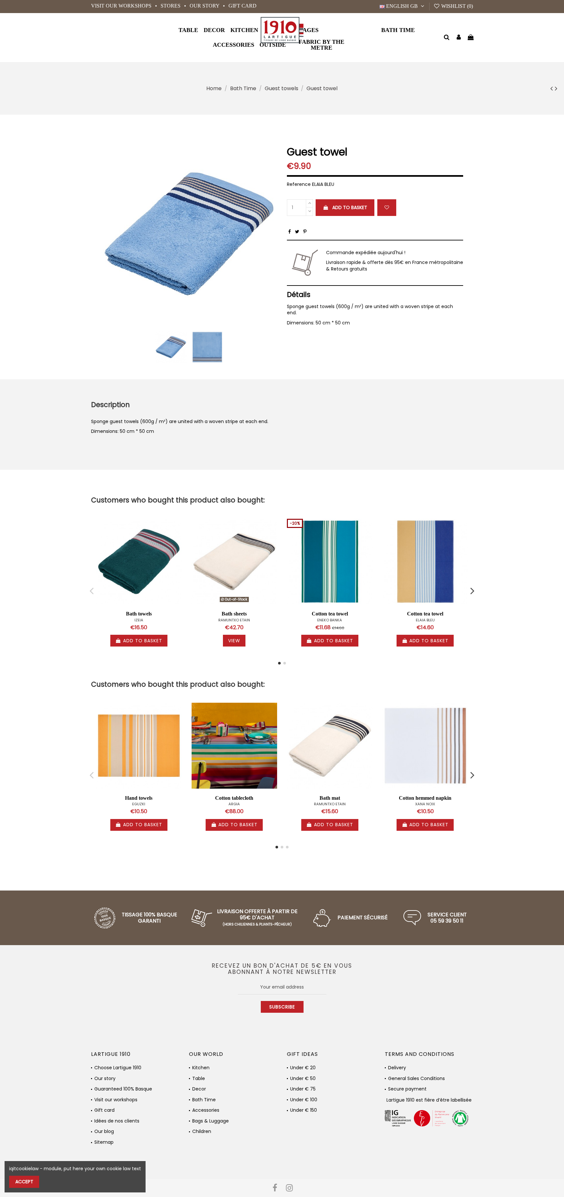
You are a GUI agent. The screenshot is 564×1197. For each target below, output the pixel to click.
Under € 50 (303, 1078)
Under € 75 (303, 1089)
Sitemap (104, 1142)
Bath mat (330, 798)
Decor (199, 1089)
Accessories (205, 1110)
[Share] (289, 231)
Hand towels (138, 798)
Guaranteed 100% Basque (123, 1089)
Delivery (397, 1068)
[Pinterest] (304, 231)
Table (198, 1078)
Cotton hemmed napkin (425, 798)
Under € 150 (303, 1110)
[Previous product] (552, 88)
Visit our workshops (122, 5)
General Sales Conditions (416, 1078)
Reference (299, 184)
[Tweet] (297, 231)
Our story (205, 5)
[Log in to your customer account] (458, 37)
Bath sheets (234, 613)
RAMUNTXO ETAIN (234, 620)
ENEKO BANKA (329, 620)
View (234, 640)
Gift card (242, 5)
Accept (24, 1181)
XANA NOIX (425, 804)
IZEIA (138, 620)
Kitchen (201, 1068)
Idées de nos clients (116, 1121)
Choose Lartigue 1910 (117, 1068)
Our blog (104, 1131)
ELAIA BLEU (425, 620)
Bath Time (204, 1100)
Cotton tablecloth (234, 798)
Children (201, 1131)
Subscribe (282, 1007)
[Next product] (556, 88)
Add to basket (349, 207)
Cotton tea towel (330, 613)
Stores (171, 5)
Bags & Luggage (210, 1121)
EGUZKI (138, 804)
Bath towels (139, 613)
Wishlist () (456, 6)
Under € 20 (303, 1068)
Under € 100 (303, 1100)
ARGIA (234, 804)
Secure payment (407, 1089)
